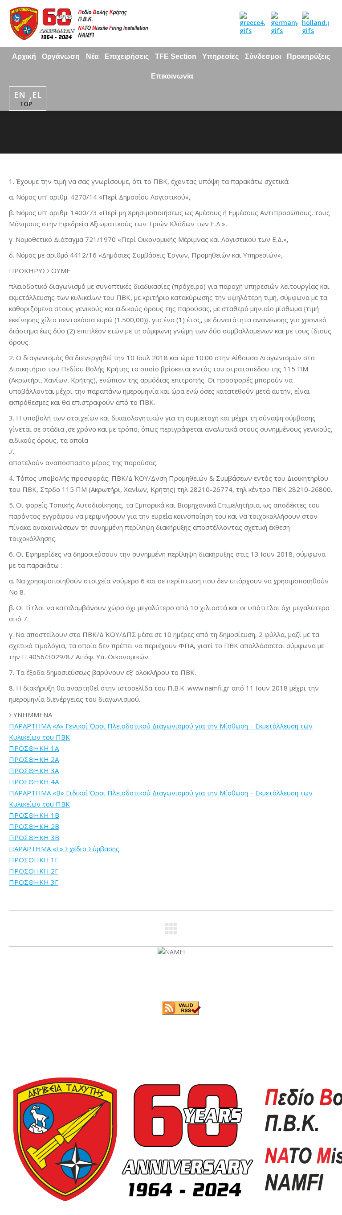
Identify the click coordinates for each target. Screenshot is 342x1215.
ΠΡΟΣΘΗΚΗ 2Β (34, 826)
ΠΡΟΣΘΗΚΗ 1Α (34, 748)
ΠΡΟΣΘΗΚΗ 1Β (34, 815)
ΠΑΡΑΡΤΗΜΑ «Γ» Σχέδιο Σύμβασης (64, 848)
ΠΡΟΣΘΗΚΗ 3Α (34, 770)
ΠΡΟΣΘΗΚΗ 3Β (34, 837)
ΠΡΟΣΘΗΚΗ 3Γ (33, 882)
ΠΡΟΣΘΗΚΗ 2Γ (33, 870)
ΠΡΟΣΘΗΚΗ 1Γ (33, 859)
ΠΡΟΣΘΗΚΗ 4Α (34, 781)
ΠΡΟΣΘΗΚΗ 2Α (34, 759)
